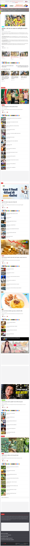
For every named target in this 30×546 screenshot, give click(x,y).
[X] (3, 62)
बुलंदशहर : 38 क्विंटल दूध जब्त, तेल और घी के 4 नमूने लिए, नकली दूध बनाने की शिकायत (5, 78)
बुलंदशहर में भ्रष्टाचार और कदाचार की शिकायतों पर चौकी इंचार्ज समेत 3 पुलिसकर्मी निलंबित (15, 57)
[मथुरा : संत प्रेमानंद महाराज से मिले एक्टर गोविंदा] (3, 432)
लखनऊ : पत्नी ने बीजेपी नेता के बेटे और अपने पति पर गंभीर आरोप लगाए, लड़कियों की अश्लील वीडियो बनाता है (22, 66)
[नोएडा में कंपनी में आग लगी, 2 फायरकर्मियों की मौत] (3, 168)
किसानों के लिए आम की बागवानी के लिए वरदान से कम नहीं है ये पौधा (12, 466)
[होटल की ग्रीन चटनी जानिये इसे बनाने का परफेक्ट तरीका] (3, 330)
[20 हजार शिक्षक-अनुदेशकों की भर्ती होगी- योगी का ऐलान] (3, 221)
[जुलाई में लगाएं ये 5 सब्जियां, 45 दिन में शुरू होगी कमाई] (15, 445)
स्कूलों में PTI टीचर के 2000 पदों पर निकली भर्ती (9, 202)
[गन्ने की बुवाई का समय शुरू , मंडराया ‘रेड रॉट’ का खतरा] (3, 482)
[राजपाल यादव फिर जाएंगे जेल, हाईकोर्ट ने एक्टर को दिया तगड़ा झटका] (15, 391)
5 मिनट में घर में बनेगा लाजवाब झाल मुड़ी (10, 333)
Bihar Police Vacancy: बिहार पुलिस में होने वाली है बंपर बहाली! (12, 228)
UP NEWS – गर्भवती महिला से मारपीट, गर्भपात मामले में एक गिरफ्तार (12, 125)
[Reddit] (4, 62)
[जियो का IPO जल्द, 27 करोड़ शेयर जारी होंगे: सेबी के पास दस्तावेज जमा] (3, 277)
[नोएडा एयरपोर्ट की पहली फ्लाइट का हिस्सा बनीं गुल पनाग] (3, 421)
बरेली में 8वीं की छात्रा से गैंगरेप (9, 144)
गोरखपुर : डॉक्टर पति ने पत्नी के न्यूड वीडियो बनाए (11, 163)
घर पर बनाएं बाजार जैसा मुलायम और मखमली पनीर (10, 322)
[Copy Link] (10, 62)
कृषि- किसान (3, 453)
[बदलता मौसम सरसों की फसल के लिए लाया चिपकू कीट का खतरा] (3, 486)
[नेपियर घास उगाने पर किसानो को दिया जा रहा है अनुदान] (3, 490)
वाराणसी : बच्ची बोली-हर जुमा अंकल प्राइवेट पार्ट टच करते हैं (11, 152)
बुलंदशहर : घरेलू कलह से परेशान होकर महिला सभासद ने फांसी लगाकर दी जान (8, 66)
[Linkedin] (5, 62)
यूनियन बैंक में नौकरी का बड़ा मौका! (9, 236)
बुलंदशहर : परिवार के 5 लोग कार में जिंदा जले (24, 77)
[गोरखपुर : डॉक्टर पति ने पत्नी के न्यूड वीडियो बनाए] (3, 164)
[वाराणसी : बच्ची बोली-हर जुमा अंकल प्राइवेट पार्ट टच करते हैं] (3, 153)
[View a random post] (28, 10)
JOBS (2, 200)
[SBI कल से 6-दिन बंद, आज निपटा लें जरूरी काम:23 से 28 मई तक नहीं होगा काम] (3, 288)
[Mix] (0, 10)
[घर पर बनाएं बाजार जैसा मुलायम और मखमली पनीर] (3, 323)
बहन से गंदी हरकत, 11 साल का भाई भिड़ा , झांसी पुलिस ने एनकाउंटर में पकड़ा (13, 133)
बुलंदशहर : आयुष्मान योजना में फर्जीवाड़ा (15, 1)
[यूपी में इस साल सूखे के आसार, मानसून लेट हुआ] (3, 471)
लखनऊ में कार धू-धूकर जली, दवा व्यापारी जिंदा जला (11, 148)
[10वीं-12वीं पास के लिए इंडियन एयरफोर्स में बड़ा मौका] (3, 233)
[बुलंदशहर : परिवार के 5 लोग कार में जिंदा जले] (24, 71)
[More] (19, 62)
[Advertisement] (15, 176)
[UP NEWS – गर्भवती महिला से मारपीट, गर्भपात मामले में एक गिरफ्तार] (3, 126)
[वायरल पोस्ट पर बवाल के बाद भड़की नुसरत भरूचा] (3, 429)
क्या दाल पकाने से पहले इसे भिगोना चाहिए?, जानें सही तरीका (11, 326)
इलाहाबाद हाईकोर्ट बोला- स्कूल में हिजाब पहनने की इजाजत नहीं (6, 538)
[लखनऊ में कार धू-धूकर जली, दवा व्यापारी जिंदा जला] (3, 149)
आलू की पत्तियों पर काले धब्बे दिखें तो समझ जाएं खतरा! (11, 493)
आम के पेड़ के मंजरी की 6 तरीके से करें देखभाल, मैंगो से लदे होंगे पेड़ (12, 478)
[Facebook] (2, 62)
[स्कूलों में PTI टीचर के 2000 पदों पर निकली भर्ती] (15, 191)
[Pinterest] (6, 62)
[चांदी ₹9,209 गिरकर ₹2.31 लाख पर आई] (3, 273)
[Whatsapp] (7, 62)
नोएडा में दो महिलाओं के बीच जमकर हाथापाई (10, 137)
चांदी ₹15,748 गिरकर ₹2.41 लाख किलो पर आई (10, 280)
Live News (3, 26)
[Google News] (17, 62)
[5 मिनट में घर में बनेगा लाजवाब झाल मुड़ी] (3, 334)
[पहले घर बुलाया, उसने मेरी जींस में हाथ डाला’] (3, 417)
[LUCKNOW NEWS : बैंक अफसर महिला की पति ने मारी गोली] (3, 122)
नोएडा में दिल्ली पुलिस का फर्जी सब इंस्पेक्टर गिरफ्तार (10, 106)
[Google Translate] (9, 62)
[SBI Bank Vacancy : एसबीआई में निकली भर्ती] (3, 225)
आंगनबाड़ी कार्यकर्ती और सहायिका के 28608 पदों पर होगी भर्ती (12, 213)
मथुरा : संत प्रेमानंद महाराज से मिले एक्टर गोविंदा (10, 432)
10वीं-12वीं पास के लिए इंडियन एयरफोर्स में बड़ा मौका (11, 232)
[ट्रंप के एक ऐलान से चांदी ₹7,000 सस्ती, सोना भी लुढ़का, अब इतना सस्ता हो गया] (15, 247)
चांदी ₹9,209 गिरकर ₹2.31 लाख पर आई (10, 272)
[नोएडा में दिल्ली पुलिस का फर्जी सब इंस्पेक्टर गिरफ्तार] (15, 96)
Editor (6, 31)
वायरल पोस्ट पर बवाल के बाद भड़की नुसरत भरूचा (10, 428)
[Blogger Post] (8, 62)
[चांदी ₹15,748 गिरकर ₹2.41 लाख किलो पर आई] (3, 281)
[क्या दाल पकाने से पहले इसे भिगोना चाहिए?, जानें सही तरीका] (3, 326)
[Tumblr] (11, 62)
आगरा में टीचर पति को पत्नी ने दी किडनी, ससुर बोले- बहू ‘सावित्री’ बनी (7, 539)
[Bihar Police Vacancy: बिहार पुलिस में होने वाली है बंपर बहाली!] (3, 229)
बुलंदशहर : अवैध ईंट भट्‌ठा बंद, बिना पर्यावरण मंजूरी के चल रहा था (14, 77)
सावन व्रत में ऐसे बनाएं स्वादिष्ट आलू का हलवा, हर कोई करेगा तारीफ (12, 311)
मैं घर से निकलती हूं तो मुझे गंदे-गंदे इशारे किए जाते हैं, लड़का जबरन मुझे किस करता (13, 118)
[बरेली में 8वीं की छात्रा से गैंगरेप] (3, 145)
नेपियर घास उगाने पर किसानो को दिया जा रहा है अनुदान (11, 489)
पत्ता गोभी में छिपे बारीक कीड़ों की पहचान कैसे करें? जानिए (11, 474)
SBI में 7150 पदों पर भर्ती (8, 217)
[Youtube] (16, 62)
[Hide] (0, 14)
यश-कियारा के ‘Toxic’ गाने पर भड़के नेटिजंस (10, 413)
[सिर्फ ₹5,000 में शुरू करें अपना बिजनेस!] (3, 269)
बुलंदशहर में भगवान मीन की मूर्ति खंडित (4, 533)
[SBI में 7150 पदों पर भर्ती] (3, 218)
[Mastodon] (0, 9)
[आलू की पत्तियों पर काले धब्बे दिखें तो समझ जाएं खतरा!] (3, 494)
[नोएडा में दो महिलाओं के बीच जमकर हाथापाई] (3, 137)
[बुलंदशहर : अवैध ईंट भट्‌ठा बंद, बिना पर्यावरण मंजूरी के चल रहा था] (15, 71)
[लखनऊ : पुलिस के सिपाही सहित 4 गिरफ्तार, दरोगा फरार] (6, 54)
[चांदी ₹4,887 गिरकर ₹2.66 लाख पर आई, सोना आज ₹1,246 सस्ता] (3, 284)
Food (2, 309)
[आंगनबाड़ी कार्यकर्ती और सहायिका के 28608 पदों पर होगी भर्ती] (3, 214)
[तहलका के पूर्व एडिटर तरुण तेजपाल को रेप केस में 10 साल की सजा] (3, 160)
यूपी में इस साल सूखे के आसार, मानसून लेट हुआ (10, 470)
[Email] (14, 115)
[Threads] (13, 115)
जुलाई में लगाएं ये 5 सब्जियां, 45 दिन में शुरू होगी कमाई (10, 455)
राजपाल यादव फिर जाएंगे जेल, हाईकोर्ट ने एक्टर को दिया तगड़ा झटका (12, 401)
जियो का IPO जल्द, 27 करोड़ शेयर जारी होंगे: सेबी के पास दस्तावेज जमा (13, 276)
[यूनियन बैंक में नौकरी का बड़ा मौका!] (3, 237)
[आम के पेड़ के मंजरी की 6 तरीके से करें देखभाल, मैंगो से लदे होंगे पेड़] (3, 478)
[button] (6, 10)
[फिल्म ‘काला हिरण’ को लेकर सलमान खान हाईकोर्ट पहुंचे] (3, 425)
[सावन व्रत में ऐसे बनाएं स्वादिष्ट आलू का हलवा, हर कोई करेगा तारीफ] (15, 300)
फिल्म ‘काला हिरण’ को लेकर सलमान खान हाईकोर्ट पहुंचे (11, 424)
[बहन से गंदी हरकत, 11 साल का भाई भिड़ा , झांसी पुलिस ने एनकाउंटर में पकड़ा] (3, 134)
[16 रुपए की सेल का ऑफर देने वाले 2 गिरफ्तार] (3, 130)
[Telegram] (18, 62)
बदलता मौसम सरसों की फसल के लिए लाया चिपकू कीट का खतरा (12, 485)
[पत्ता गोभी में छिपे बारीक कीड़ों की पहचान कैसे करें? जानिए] (3, 475)
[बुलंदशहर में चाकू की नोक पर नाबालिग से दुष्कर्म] (24, 54)
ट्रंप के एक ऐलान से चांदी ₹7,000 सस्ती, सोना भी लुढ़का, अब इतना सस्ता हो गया (14, 257)
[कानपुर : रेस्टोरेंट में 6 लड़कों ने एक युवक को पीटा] (3, 156)
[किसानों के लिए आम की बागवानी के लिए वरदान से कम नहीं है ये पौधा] (3, 467)
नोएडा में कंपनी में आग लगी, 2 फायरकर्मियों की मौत (10, 167)
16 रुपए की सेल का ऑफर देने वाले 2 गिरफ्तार (10, 129)
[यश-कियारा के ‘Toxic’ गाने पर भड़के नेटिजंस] (3, 414)
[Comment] (12, 62)
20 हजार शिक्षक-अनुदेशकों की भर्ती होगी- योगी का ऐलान (11, 221)
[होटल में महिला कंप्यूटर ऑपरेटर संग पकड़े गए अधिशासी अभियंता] (3, 141)
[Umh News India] (2, 10)
